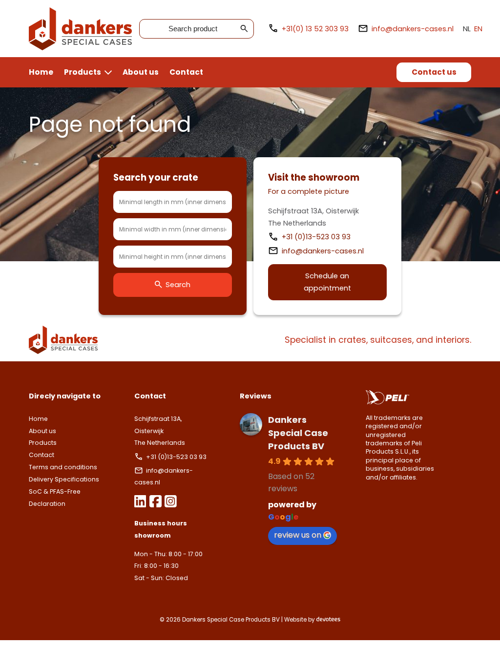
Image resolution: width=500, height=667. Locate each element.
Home (41, 72)
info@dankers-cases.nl (413, 29)
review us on (297, 535)
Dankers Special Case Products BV (298, 433)
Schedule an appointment (327, 282)
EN (478, 29)
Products (82, 72)
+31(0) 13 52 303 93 (315, 29)
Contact (186, 72)
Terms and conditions (63, 467)
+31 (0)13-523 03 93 (317, 237)
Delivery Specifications (64, 479)
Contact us (434, 72)
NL (467, 29)
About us (141, 72)
